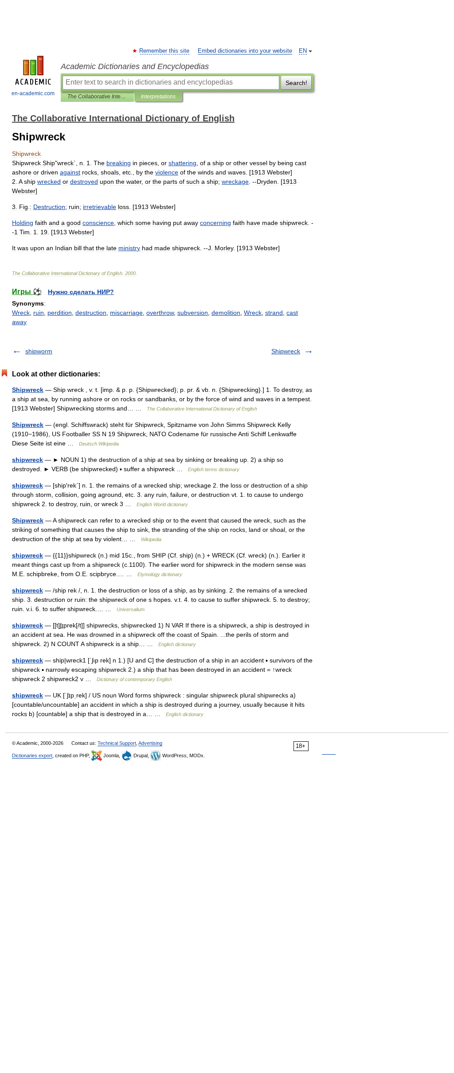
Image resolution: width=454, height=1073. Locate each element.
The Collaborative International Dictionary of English (97, 96)
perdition (59, 312)
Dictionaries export (32, 755)
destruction (90, 312)
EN (303, 51)
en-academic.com (33, 93)
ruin (38, 312)
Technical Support (117, 743)
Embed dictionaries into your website (245, 51)
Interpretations (158, 96)
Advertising (150, 743)
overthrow (160, 312)
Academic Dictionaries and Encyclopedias (135, 66)
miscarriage (126, 312)
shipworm (38, 351)
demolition (225, 312)
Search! (296, 82)
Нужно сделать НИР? (81, 291)
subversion (192, 312)
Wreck (21, 312)
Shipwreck (285, 351)
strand (274, 312)
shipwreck (27, 459)
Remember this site (164, 51)
